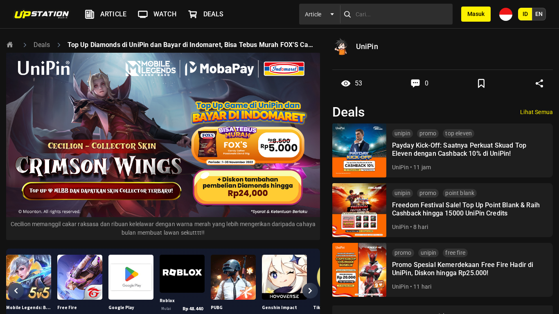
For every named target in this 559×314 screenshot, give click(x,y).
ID (525, 14)
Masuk (476, 14)
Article (113, 14)
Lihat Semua (536, 112)
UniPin (400, 167)
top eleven (458, 133)
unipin (402, 133)
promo (428, 133)
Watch (164, 14)
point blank (459, 193)
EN (539, 14)
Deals (213, 14)
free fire (455, 252)
